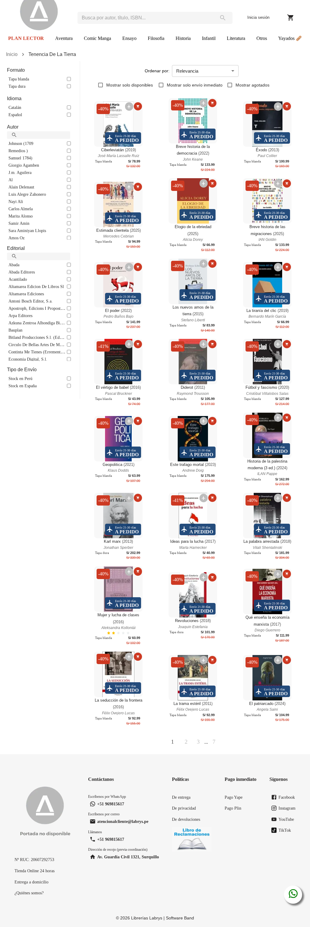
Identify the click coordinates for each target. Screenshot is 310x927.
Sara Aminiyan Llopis (27, 230)
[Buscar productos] (222, 18)
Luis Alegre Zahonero (27, 194)
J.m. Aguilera (19, 172)
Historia (183, 38)
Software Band (180, 918)
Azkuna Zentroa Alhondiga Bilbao (37, 322)
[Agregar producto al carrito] (138, 106)
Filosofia (156, 38)
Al (10, 179)
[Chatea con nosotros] (293, 894)
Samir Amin (18, 223)
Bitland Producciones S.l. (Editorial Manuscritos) (50, 337)
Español (15, 114)
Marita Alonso (20, 216)
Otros (261, 38)
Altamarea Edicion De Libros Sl (36, 286)
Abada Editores (21, 272)
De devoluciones (186, 819)
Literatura (236, 38)
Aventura (64, 38)
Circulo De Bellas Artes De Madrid (38, 344)
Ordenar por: (157, 70)
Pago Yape (233, 797)
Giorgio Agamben (23, 165)
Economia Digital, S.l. (27, 359)
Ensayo (129, 38)
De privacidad (184, 808)
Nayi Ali (15, 201)
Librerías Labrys (146, 918)
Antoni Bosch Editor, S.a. (30, 301)
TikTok (285, 830)
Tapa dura (16, 86)
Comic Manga (97, 38)
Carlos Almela (20, 208)
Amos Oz (16, 237)
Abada (13, 264)
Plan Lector (26, 38)
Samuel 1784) (20, 158)
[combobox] (145, 18)
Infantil (209, 38)
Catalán (14, 107)
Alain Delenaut (21, 187)
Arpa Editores (20, 315)
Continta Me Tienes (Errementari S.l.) (41, 351)
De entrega (181, 797)
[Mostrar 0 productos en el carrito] (290, 17)
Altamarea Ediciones (26, 293)
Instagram (287, 808)
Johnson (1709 (20, 143)
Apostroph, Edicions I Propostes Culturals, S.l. (48, 308)
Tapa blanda (18, 79)
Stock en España (22, 385)
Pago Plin (233, 808)
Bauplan (15, 330)
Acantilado (17, 279)
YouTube (286, 819)
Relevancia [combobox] (187, 71)
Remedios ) (18, 150)
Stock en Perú (20, 378)
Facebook (287, 797)
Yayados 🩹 (290, 38)
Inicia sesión (258, 17)
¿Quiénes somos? (29, 892)
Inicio (12, 54)
